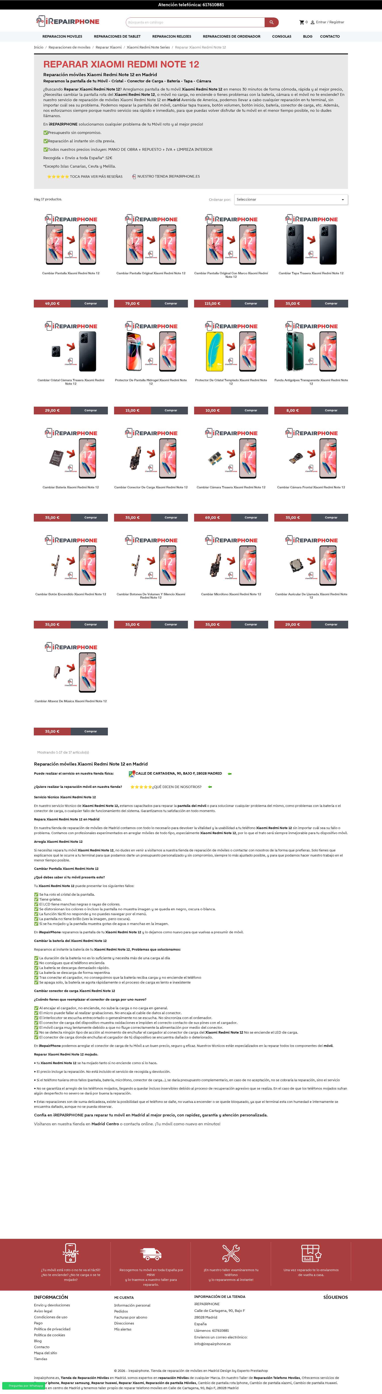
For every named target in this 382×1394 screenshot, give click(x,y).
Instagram (343, 1306)
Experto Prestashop (252, 1370)
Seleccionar (291, 199)
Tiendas (40, 1359)
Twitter (305, 1306)
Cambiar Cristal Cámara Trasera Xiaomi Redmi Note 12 (71, 382)
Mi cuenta (124, 1297)
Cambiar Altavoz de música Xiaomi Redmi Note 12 (71, 701)
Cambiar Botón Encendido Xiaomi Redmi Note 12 (70, 594)
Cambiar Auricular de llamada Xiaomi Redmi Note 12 (311, 596)
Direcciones (124, 1323)
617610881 (213, 5)
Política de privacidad (52, 1329)
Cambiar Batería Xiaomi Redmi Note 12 (71, 487)
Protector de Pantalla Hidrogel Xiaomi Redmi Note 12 (151, 382)
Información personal (132, 1305)
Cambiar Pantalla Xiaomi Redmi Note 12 (70, 273)
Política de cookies (49, 1335)
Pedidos (121, 1311)
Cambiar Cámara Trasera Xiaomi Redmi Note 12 (231, 487)
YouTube (315, 1306)
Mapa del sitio (45, 1353)
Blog (38, 1341)
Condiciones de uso (50, 1317)
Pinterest (324, 1306)
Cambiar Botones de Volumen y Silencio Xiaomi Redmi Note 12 (151, 596)
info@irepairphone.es (212, 1344)
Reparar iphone (46, 1383)
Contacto (42, 1347)
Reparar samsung (75, 1383)
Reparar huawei (104, 1383)
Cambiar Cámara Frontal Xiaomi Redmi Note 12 (311, 487)
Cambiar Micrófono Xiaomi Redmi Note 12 (231, 594)
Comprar (90, 303)
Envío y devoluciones (52, 1305)
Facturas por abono (130, 1317)
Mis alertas (122, 1329)
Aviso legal (43, 1311)
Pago (38, 1323)
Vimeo (334, 1306)
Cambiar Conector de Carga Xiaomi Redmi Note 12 (151, 487)
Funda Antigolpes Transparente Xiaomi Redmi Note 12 (311, 382)
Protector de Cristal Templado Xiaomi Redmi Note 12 (231, 382)
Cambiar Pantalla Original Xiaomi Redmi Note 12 (151, 273)
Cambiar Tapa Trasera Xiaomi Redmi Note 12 (311, 273)
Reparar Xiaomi (131, 1383)
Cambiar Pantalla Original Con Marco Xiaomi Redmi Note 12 (231, 275)
